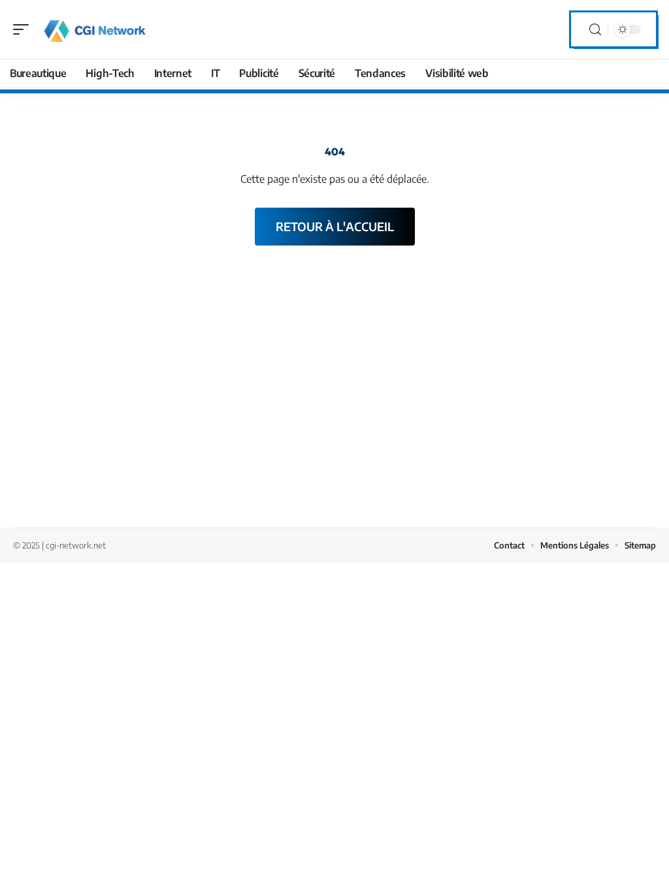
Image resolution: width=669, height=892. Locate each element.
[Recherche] (595, 30)
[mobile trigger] (24, 29)
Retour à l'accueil (335, 226)
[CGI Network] (94, 29)
